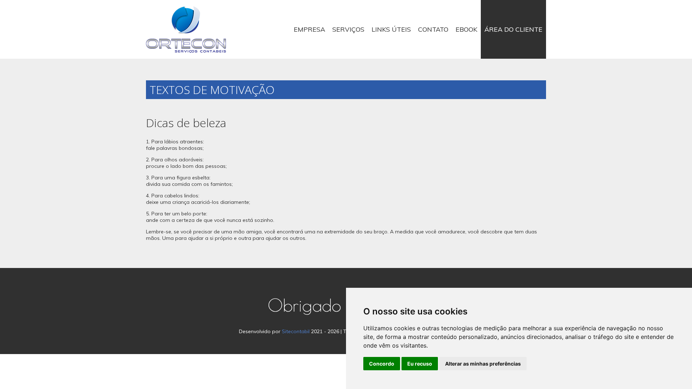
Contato (433, 29)
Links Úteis (391, 29)
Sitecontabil (296, 331)
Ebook (466, 29)
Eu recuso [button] (419, 364)
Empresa (309, 29)
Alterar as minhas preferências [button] (483, 364)
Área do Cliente (513, 29)
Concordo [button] (381, 364)
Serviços (348, 29)
